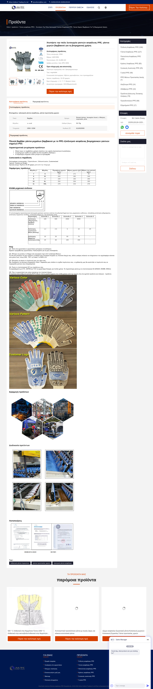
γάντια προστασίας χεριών (41, 563)
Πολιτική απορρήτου (51, 680)
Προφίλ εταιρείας (50, 661)
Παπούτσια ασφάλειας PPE (87, 669)
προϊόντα (15, 27)
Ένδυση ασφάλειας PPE (86, 661)
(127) (131, 52)
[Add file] (111, 685)
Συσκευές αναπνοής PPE (86, 676)
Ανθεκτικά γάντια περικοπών (20, 563)
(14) (128, 84)
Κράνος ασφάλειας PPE (86, 672)
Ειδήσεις (90, 7)
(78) (132, 95)
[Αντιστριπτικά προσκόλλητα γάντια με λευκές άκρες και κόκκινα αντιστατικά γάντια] (29, 608)
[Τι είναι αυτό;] (122, 127)
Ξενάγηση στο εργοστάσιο (53, 665)
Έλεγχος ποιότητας (51, 669)
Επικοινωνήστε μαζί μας (52, 672)
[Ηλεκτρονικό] (127, 127)
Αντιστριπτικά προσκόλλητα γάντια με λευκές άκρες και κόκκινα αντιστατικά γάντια (28, 632)
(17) (128, 105)
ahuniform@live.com (39, 2)
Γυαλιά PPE (82, 680)
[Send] (147, 685)
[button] (10, 612)
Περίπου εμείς (75, 7)
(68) (130, 101)
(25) (132, 68)
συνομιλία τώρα (132, 133)
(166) (131, 58)
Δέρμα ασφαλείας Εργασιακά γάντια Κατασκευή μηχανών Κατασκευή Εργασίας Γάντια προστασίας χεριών (76, 632)
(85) (131, 63)
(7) (132, 78)
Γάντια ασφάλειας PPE (26, 27)
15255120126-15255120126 (60, 2)
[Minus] (148, 639)
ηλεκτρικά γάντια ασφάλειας (63, 563)
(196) (132, 47)
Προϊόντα (59, 7)
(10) (128, 89)
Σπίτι (50, 7)
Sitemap (47, 676)
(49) (127, 73)
